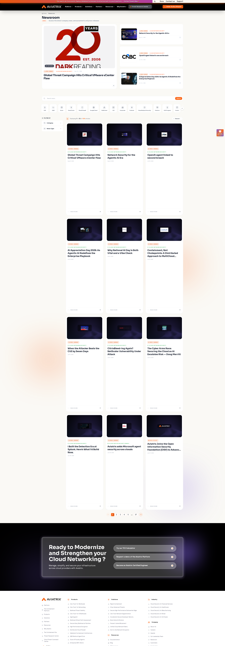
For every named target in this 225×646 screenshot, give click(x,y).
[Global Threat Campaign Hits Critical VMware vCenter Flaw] (79, 56)
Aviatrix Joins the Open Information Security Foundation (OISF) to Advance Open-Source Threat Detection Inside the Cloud (163, 450)
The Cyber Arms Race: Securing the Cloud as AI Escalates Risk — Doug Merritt (164, 351)
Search (179, 98)
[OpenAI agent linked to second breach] (151, 56)
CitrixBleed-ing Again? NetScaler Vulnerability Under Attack (124, 351)
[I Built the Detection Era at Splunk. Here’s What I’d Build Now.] (84, 462)
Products (78, 6)
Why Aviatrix (121, 6)
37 (136, 515)
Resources (109, 6)
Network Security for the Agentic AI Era (121, 156)
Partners (99, 6)
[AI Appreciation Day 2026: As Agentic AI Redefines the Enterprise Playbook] (151, 79)
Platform (68, 6)
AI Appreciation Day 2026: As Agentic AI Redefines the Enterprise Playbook (84, 253)
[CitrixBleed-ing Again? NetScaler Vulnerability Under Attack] (124, 364)
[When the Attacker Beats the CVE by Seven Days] (84, 364)
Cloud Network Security (64, 71)
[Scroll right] (182, 108)
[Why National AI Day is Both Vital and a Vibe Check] (124, 265)
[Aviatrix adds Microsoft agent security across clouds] (124, 462)
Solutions (88, 6)
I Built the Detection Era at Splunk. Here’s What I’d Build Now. (83, 449)
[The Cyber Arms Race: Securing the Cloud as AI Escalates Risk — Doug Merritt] (164, 364)
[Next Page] (140, 514)
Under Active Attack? (173, 6)
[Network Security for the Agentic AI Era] (151, 34)
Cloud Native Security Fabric (119, 443)
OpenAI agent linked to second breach (160, 156)
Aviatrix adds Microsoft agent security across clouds (124, 448)
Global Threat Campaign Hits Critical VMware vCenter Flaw (84, 156)
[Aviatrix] (52, 6)
